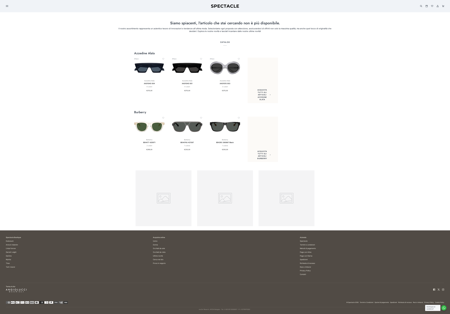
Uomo (155, 241)
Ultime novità (158, 256)
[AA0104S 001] (187, 68)
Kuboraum (10, 241)
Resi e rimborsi (305, 267)
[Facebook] (434, 290)
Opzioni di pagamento (382, 302)
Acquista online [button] (159, 237)
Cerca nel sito (158, 259)
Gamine (9, 256)
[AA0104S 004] (149, 68)
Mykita (8, 259)
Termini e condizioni (307, 245)
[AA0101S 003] (225, 68)
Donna (155, 245)
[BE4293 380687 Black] (225, 127)
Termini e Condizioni (366, 302)
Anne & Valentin (12, 245)
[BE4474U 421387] (187, 127)
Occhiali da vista (159, 252)
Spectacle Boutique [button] (13, 237)
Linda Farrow (11, 248)
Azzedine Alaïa (144, 53)
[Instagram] (443, 290)
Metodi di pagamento (308, 248)
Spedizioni (304, 259)
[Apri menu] (9, 6)
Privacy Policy (305, 271)
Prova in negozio (159, 263)
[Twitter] (439, 290)
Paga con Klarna (306, 256)
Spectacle (304, 241)
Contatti (303, 274)
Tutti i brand (10, 267)
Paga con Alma (305, 252)
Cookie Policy (439, 302)
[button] (163, 59)
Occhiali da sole (159, 248)
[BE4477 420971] (149, 127)
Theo (8, 263)
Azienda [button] (303, 237)
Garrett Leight (11, 252)
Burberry (140, 112)
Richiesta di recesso (307, 263)
